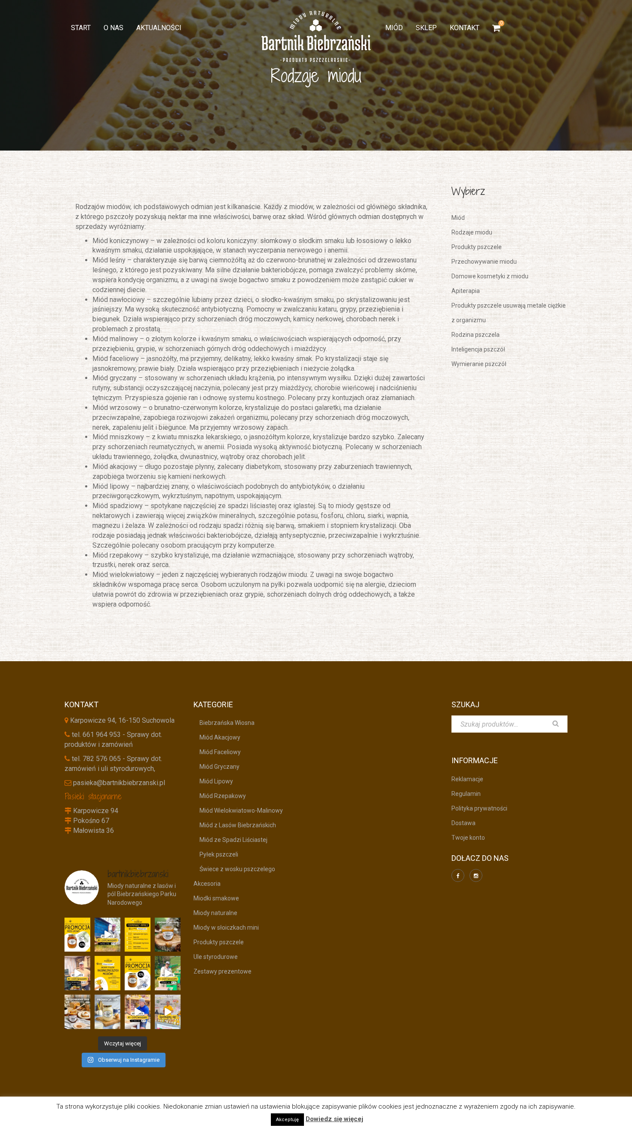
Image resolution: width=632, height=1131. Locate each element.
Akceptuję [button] (287, 1119)
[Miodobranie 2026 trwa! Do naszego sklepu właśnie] (77, 1012)
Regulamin (466, 793)
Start (81, 28)
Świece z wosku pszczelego (234, 869)
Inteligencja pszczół (478, 349)
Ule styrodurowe (215, 956)
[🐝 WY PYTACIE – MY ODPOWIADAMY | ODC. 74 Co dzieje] (107, 935)
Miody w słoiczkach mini (226, 927)
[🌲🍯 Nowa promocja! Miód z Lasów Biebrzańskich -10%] (137, 973)
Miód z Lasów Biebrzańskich (234, 825)
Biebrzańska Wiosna (224, 722)
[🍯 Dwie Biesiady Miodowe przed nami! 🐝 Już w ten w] (107, 973)
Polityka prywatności (479, 808)
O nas (113, 28)
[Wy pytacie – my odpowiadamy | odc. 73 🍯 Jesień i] (77, 973)
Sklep (426, 28)
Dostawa (463, 823)
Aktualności (158, 28)
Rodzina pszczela (475, 334)
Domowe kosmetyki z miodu (489, 276)
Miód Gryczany (216, 766)
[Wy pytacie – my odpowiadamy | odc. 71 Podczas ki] (137, 1012)
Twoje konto (468, 837)
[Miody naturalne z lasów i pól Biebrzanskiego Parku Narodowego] (316, 36)
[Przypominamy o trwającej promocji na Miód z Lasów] (168, 935)
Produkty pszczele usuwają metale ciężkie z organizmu (508, 313)
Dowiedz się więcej (334, 1119)
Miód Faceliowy (217, 752)
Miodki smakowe (216, 898)
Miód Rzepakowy (219, 795)
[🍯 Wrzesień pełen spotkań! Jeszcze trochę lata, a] (137, 935)
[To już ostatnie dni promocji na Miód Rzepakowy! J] (107, 1012)
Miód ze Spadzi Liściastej (230, 839)
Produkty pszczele (476, 246)
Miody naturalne (215, 912)
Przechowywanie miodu (484, 261)
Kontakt (464, 28)
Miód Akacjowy (216, 737)
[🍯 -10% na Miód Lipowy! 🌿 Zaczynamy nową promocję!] (77, 935)
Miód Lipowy (213, 781)
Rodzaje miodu (471, 232)
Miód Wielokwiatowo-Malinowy (238, 810)
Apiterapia (465, 290)
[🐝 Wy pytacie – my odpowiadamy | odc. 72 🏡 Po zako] (168, 973)
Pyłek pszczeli (215, 854)
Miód (394, 28)
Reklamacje (467, 779)
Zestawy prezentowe (222, 971)
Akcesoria (207, 883)
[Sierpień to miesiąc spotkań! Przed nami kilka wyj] (168, 1012)
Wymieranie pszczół (478, 364)
